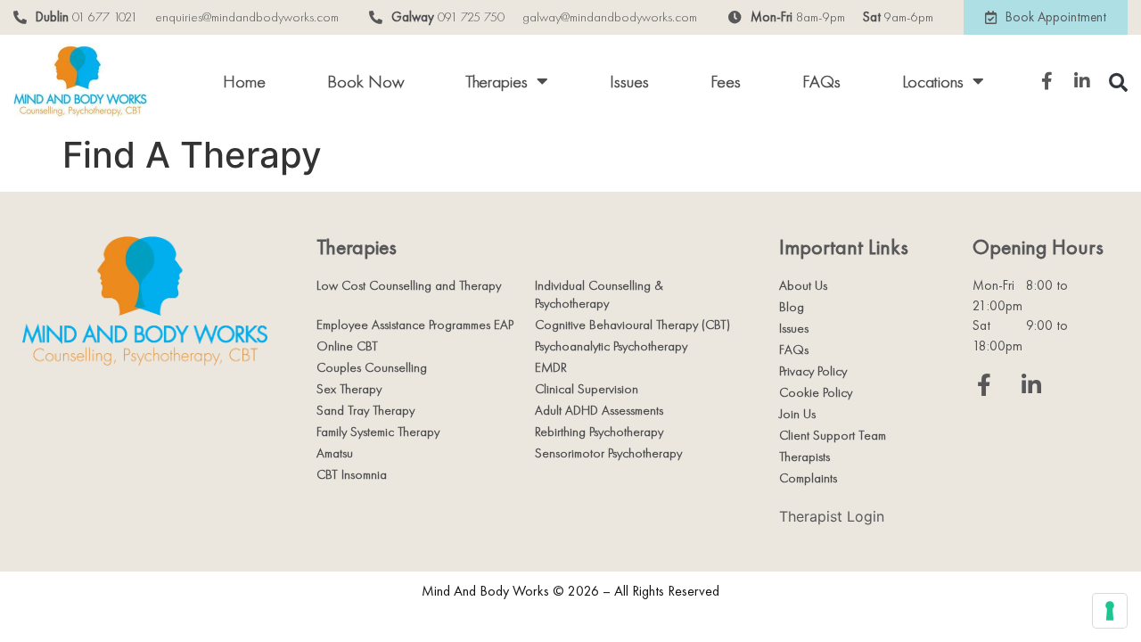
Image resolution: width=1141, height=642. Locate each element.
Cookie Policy (815, 392)
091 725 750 (471, 17)
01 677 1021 (104, 17)
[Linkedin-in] (1031, 385)
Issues (629, 81)
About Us (803, 285)
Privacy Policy (813, 371)
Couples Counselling (371, 367)
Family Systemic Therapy (377, 431)
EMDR (551, 367)
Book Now (365, 81)
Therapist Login (831, 516)
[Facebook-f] (984, 385)
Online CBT (347, 346)
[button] (1118, 82)
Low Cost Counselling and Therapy (408, 285)
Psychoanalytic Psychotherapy (611, 346)
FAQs (821, 81)
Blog (791, 307)
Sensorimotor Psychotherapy (608, 453)
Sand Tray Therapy (365, 410)
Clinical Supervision (586, 389)
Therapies (496, 81)
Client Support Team (832, 435)
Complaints (808, 478)
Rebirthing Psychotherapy (599, 431)
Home (244, 81)
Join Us (797, 414)
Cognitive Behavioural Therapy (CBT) (632, 324)
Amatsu (334, 453)
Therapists (804, 456)
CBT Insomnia (351, 474)
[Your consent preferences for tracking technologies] (1110, 611)
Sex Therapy (349, 389)
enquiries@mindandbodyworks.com (247, 17)
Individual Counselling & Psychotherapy (599, 294)
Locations (933, 81)
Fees (725, 81)
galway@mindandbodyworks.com (609, 17)
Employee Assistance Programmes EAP (414, 324)
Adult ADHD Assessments (599, 410)
